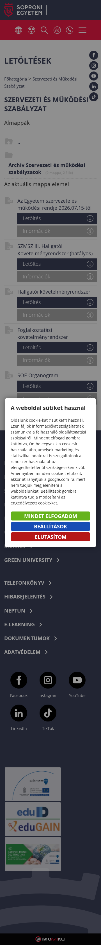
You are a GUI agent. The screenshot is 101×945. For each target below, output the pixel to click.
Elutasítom (50, 536)
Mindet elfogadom (50, 516)
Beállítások (50, 526)
